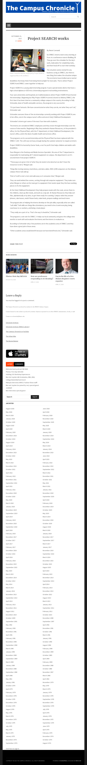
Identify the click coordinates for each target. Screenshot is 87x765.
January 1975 (10, 736)
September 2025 (48, 422)
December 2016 (11, 550)
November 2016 (48, 550)
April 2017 (9, 544)
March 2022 (46, 473)
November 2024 (48, 436)
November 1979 (48, 682)
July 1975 (9, 726)
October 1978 (10, 699)
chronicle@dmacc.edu (19, 316)
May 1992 (9, 625)
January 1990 (10, 652)
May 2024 (46, 442)
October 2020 (10, 496)
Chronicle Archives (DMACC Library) (17, 327)
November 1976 (48, 703)
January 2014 (10, 591)
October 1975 (10, 723)
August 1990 (47, 645)
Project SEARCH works (48, 38)
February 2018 (11, 534)
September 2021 (11, 483)
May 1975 (9, 730)
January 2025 (47, 432)
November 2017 (48, 537)
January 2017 (47, 547)
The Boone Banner (12, 341)
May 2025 (46, 426)
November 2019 (11, 510)
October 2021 (47, 480)
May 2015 (9, 571)
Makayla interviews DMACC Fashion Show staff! (21, 383)
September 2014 (48, 581)
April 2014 (46, 584)
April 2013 (9, 601)
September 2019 (11, 513)
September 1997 (48, 621)
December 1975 (11, 719)
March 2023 (9, 463)
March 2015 (9, 574)
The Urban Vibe (11, 336)
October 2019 (47, 510)
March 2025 (46, 429)
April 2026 (46, 412)
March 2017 (46, 544)
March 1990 (9, 649)
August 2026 (10, 409)
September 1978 (48, 699)
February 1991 (11, 638)
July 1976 (46, 709)
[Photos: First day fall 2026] (17, 267)
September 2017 (48, 540)
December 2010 (11, 615)
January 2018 (47, 534)
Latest (10, 364)
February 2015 (47, 574)
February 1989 (47, 662)
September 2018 (11, 527)
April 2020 (46, 500)
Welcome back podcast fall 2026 (17, 369)
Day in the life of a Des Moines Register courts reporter (65, 278)
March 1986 (46, 676)
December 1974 (48, 736)
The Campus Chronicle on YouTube (17, 332)
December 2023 (11, 452)
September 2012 (48, 608)
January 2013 (47, 605)
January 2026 (10, 419)
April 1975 (46, 730)
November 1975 (48, 719)
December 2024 (11, 436)
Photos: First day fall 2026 (16, 276)
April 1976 (46, 713)
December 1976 (11, 703)
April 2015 (46, 571)
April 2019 (9, 517)
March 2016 (46, 557)
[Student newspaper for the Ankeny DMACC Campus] (43, 6)
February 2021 (11, 490)
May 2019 (46, 513)
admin (19, 41)
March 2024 (46, 446)
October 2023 (10, 456)
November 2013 (11, 594)
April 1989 (46, 659)
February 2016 (11, 561)
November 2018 (11, 523)
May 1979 (46, 686)
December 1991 (48, 628)
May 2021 (46, 483)
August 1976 (10, 709)
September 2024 (48, 439)
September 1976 (48, 706)
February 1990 (47, 649)
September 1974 (11, 743)
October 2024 (10, 439)
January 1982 (10, 682)
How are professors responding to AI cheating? (42, 277)
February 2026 (47, 415)
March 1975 (9, 733)
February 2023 (47, 463)
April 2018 (9, 530)
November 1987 (48, 672)
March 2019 (46, 517)
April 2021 (9, 486)
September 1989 (11, 659)
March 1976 (9, 716)
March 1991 (46, 635)
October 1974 (47, 740)
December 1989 (48, 652)
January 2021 (47, 490)
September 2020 (48, 496)
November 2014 (48, 578)
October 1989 (47, 655)
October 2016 (10, 554)
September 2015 (11, 567)
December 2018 (48, 520)
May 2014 (9, 584)
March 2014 (9, 588)
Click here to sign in (12, 749)
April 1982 (46, 679)
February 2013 (11, 605)
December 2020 (11, 493)
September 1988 (11, 672)
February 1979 (11, 692)
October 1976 (10, 706)
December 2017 (11, 537)
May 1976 (9, 713)
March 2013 (46, 601)
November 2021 (11, 480)
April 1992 (46, 625)
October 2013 (47, 594)
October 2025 (10, 422)
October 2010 (47, 615)
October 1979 (10, 686)
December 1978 (11, 696)
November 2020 (48, 493)
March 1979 (46, 689)
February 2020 (47, 503)
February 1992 (11, 628)
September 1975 (48, 723)
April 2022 (9, 473)
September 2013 (11, 598)
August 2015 (47, 567)
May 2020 (9, 500)
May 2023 (9, 459)
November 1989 (11, 655)
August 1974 (47, 743)
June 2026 (46, 409)
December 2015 (48, 561)
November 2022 (48, 466)
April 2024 (9, 446)
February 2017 (11, 547)
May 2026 (9, 412)
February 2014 (47, 588)
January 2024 (47, 449)
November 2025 (48, 419)
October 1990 (47, 642)
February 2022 (11, 476)
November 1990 (11, 642)
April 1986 (9, 676)
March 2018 (46, 530)
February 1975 (47, 733)
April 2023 (46, 459)
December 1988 (48, 665)
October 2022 (10, 469)
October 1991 (47, 632)
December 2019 (48, 507)
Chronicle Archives (12, 323)
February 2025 (11, 432)
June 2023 (46, 456)
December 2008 (48, 618)
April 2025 (9, 429)
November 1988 (11, 669)
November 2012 (11, 608)
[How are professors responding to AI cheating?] (42, 267)
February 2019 (11, 520)
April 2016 (9, 557)
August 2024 (10, 442)
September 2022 (48, 469)
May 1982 (9, 679)
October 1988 (47, 669)
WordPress (63, 761)
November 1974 (11, 740)
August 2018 (47, 527)
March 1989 (9, 662)
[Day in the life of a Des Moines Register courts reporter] (67, 267)
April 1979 (9, 689)
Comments (19, 364)
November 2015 (11, 564)
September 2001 (11, 621)
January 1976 (47, 716)
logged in (17, 300)
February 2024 (11, 449)
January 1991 (47, 638)
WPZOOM (78, 761)
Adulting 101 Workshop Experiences (18, 374)
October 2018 (47, 523)
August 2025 (10, 426)
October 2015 (47, 564)
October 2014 (10, 581)
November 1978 (48, 696)
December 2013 (48, 591)
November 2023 (48, 452)
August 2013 (47, 598)
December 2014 (11, 578)
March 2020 (9, 503)
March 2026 (9, 415)
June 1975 (46, 726)
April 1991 (9, 635)
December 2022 (11, 466)
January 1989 (10, 665)
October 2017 (10, 540)
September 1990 (11, 645)
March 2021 (46, 486)
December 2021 (48, 476)
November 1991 (11, 632)
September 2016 (48, 554)
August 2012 (10, 611)
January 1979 (47, 692)
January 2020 (10, 507)
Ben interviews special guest (15, 391)
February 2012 (47, 611)
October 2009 (10, 618)
